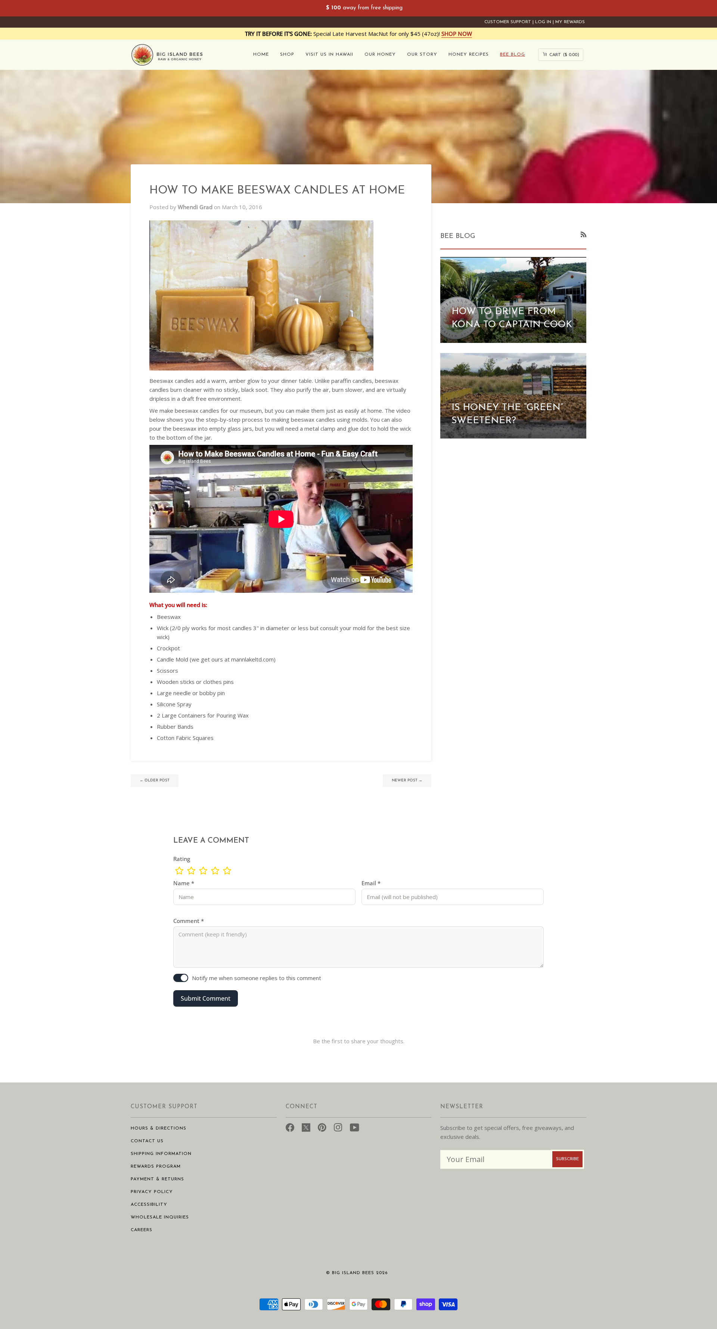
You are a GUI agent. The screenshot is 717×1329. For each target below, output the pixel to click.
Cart (560, 54)
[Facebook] (290, 1126)
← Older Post (155, 780)
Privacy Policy (152, 1192)
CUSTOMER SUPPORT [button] (164, 1107)
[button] (287, 54)
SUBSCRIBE (567, 1159)
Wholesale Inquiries (160, 1217)
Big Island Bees (353, 1273)
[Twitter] (306, 1126)
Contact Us (147, 1141)
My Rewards (570, 22)
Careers (141, 1230)
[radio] (179, 871)
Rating (181, 858)
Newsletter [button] (461, 1107)
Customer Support (507, 22)
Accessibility (149, 1204)
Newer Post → (407, 780)
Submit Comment (205, 998)
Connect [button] (301, 1107)
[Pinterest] (322, 1126)
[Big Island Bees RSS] (583, 234)
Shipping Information (161, 1154)
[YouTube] (354, 1126)
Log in (543, 22)
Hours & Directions (158, 1128)
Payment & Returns (157, 1179)
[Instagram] (338, 1126)
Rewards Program (156, 1166)
